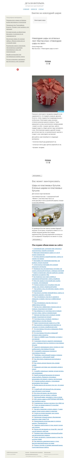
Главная (26, 9)
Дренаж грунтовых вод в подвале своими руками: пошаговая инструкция (46, 316)
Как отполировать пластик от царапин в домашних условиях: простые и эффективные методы (46, 299)
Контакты (27, 452)
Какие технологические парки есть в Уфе (47, 323)
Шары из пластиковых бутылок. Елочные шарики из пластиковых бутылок (47, 188)
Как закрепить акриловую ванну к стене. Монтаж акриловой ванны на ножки (45, 442)
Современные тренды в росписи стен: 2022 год (49, 403)
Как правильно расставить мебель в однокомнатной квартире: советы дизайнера (46, 278)
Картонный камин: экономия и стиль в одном (48, 397)
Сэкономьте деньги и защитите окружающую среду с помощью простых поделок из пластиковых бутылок (48, 343)
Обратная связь (47, 452)
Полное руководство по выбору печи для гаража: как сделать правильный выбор (46, 286)
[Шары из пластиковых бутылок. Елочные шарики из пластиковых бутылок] (48, 215)
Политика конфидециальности (31, 454)
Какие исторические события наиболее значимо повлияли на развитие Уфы (47, 274)
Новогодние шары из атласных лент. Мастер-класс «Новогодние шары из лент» (46, 41)
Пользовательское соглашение (36, 452)
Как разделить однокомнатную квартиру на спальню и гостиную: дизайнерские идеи (46, 326)
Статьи (41, 9)
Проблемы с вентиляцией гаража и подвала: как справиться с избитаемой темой (47, 356)
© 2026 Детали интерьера (12, 452)
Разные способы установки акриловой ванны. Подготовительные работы (47, 446)
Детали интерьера (34, 3)
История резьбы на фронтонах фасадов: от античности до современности (16, 34)
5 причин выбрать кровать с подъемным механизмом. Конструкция (45, 382)
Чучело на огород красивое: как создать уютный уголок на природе (45, 414)
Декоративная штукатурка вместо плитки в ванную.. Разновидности (46, 422)
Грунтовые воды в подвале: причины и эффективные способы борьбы (45, 320)
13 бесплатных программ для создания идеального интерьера (45, 266)
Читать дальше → (37, 175)
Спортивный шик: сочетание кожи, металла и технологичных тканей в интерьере (47, 250)
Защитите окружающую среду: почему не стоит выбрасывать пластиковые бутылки (48, 348)
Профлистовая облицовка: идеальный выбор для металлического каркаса (47, 434)
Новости (34, 9)
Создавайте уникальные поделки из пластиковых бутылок (44, 352)
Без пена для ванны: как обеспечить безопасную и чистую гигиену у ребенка (44, 394)
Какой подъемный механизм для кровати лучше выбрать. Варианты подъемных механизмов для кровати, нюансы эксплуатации (47, 377)
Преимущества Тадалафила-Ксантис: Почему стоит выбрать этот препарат (17, 27)
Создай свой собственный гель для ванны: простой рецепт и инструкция (46, 390)
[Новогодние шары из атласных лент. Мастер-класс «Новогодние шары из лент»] (48, 93)
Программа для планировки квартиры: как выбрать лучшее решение (46, 262)
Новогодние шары (40, 20)
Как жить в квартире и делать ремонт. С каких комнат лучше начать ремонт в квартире (47, 410)
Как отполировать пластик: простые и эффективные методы (45, 304)
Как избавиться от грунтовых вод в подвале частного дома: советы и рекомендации (47, 312)
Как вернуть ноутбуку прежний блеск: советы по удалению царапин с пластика (48, 294)
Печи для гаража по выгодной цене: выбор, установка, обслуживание (46, 282)
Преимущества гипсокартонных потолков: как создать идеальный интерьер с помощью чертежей (48, 270)
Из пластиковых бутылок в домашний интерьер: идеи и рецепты (45, 334)
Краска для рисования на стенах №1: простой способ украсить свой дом (47, 430)
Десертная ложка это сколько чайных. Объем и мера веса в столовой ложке (15, 41)
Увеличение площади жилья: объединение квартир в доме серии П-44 (46, 418)
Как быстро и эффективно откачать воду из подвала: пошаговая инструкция (46, 308)
